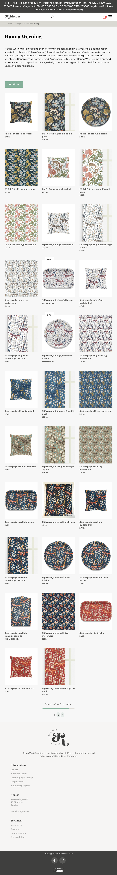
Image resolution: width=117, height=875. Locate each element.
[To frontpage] (13, 17)
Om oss (14, 769)
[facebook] (54, 860)
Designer (19, 24)
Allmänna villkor (19, 773)
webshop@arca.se (20, 811)
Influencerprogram (20, 785)
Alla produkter (18, 837)
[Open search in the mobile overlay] (52, 17)
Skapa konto (17, 781)
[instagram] (62, 860)
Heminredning (18, 833)
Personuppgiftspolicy (22, 777)
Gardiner (15, 829)
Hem (10, 24)
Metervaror (16, 825)
